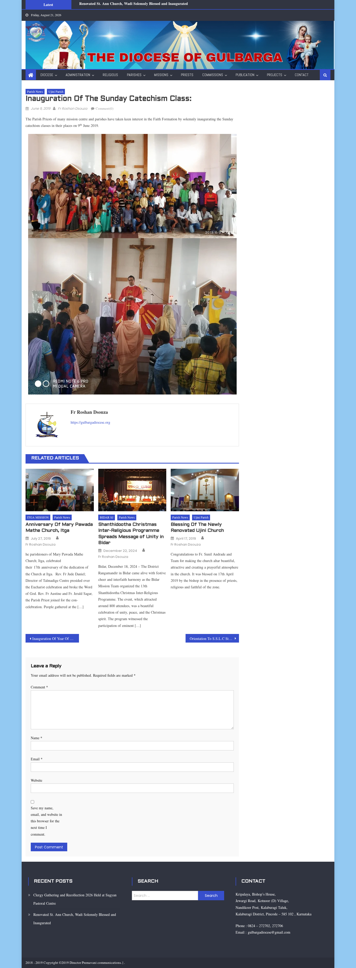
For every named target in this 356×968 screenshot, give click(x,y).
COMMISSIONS (212, 74)
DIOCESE (46, 74)
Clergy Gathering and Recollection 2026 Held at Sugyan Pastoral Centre (74, 899)
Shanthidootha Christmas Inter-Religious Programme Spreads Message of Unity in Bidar (131, 533)
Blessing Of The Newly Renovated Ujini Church (197, 527)
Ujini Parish (55, 91)
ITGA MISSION (38, 517)
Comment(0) (104, 108)
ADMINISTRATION (78, 74)
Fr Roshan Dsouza (72, 108)
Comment (39, 687)
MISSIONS (161, 74)
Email (36, 758)
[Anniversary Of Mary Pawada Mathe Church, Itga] (60, 490)
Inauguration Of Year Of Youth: (55, 638)
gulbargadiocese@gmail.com (268, 932)
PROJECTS (274, 74)
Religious (110, 74)
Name (36, 737)
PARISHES (134, 74)
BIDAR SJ (106, 517)
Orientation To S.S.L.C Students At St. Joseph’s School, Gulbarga (214, 638)
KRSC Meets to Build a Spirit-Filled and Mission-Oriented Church (132, 5)
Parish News (35, 91)
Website (36, 780)
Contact (302, 74)
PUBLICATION (245, 74)
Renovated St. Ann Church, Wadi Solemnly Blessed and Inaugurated (74, 918)
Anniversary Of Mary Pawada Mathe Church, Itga (59, 527)
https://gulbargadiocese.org (90, 422)
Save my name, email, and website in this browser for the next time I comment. (46, 821)
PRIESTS (187, 74)
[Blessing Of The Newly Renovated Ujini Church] (205, 490)
